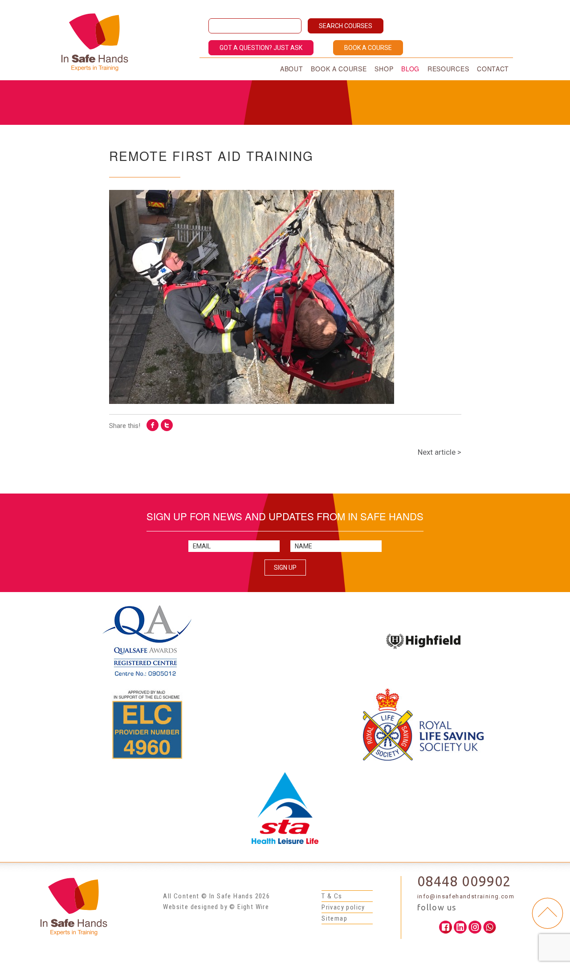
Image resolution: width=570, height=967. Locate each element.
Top (547, 913)
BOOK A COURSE (368, 47)
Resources (448, 68)
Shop (384, 68)
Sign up (285, 567)
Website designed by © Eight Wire (216, 907)
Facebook (153, 425)
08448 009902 (464, 881)
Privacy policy (343, 907)
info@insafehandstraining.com (465, 896)
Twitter (167, 425)
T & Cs (332, 896)
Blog (410, 68)
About (291, 68)
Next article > (439, 452)
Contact (493, 68)
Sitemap (334, 918)
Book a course (338, 68)
